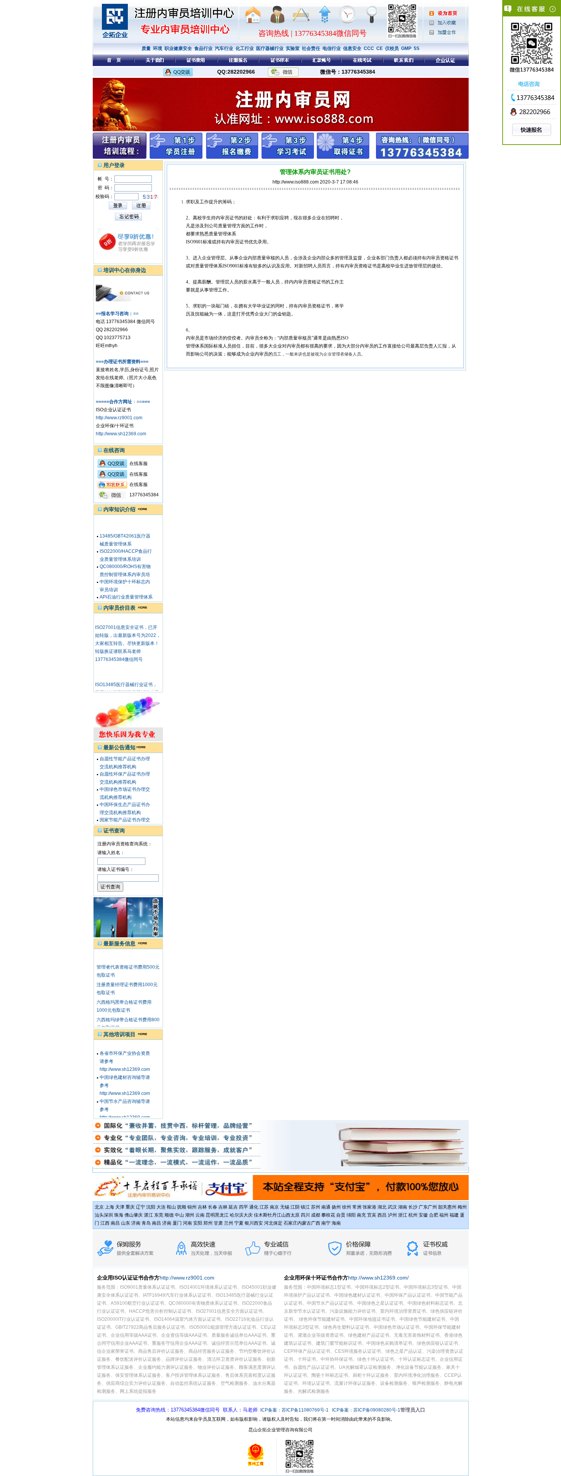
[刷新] (151, 196)
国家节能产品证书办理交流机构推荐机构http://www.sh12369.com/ (125, 818)
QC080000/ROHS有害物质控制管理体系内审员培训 (125, 565)
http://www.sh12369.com (121, 433)
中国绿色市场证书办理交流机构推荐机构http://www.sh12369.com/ (125, 788)
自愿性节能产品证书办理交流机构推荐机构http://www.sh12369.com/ (125, 757)
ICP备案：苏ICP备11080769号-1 (294, 1410)
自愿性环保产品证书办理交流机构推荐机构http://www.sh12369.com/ (125, 773)
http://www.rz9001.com (119, 417)
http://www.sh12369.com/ (378, 1278)
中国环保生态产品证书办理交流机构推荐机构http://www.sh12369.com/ (125, 803)
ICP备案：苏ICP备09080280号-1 (366, 1410)
